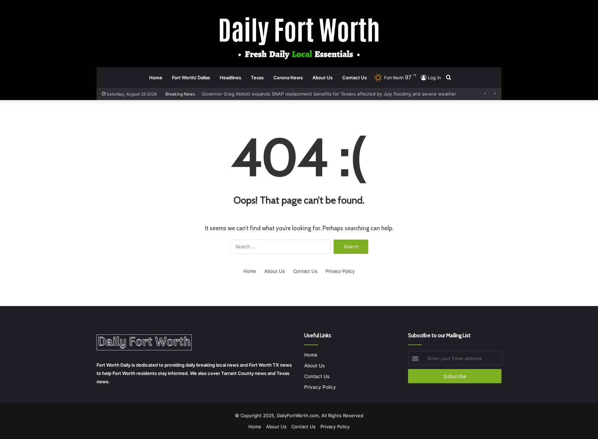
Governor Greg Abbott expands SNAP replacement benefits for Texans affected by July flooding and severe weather (329, 94)
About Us (322, 77)
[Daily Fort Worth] (299, 37)
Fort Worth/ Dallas (191, 77)
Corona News (288, 77)
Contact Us (354, 77)
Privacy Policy (340, 271)
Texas (257, 77)
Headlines (230, 77)
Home (155, 77)
